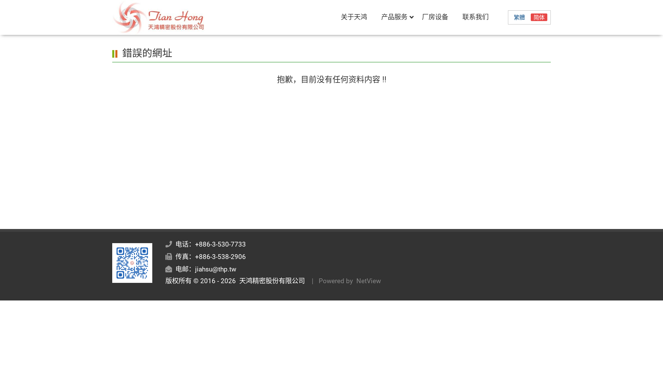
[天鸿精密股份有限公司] (178, 17)
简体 (539, 17)
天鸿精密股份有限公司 (270, 281)
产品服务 (394, 17)
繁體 (519, 17)
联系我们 (475, 17)
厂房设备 (435, 17)
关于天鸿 (354, 17)
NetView (368, 281)
